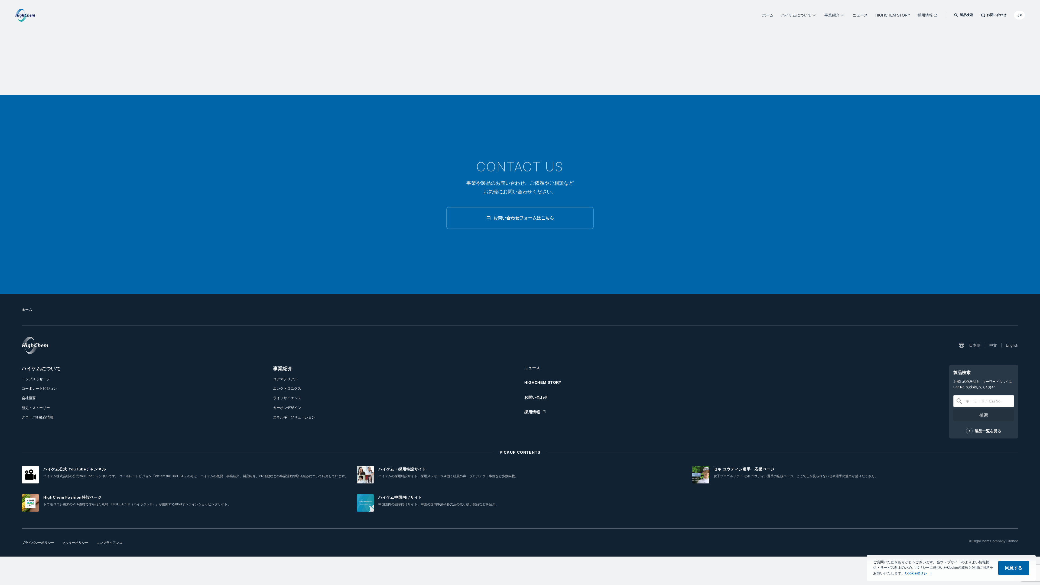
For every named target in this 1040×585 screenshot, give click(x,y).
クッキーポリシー (75, 543)
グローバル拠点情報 (37, 417)
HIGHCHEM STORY (892, 15)
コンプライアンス (109, 543)
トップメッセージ (36, 379)
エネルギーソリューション (294, 417)
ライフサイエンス (287, 398)
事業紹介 (832, 15)
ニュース (860, 15)
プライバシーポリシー (38, 543)
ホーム (768, 15)
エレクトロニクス (287, 388)
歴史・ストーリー (36, 408)
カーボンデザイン (287, 408)
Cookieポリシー (918, 573)
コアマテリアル (285, 379)
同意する (1013, 568)
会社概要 (29, 398)
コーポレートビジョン (39, 388)
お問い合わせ (536, 397)
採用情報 (925, 15)
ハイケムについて (796, 15)
